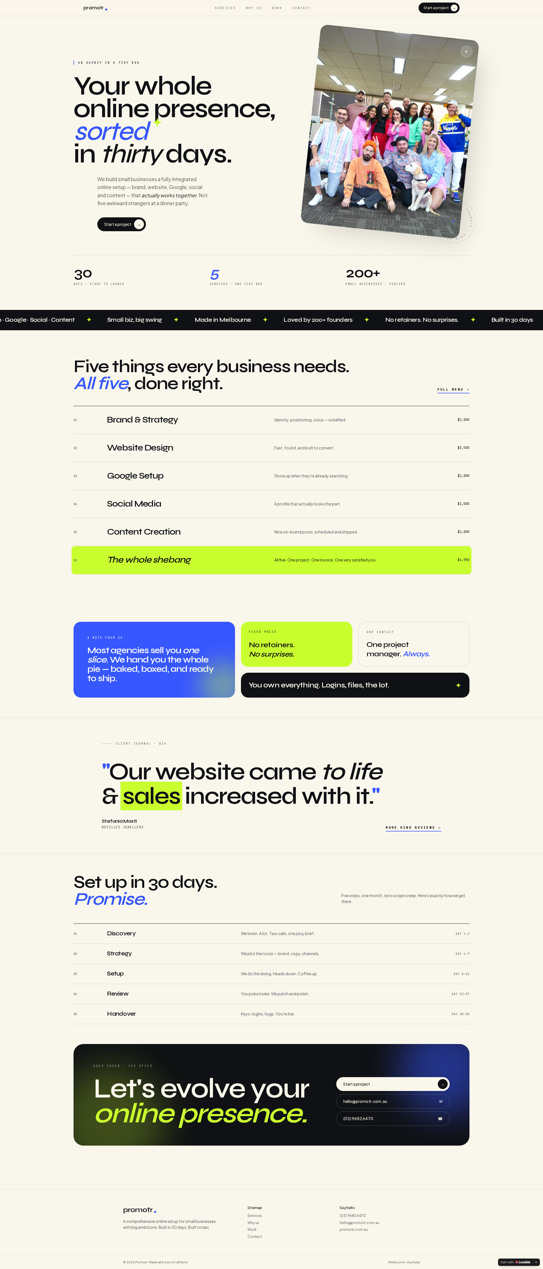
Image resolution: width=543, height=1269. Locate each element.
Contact (301, 8)
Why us (254, 8)
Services (225, 8)
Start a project (440, 7)
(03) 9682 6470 (392, 1118)
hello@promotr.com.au (392, 1101)
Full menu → (453, 389)
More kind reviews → (413, 827)
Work (277, 8)
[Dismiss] (536, 1262)
